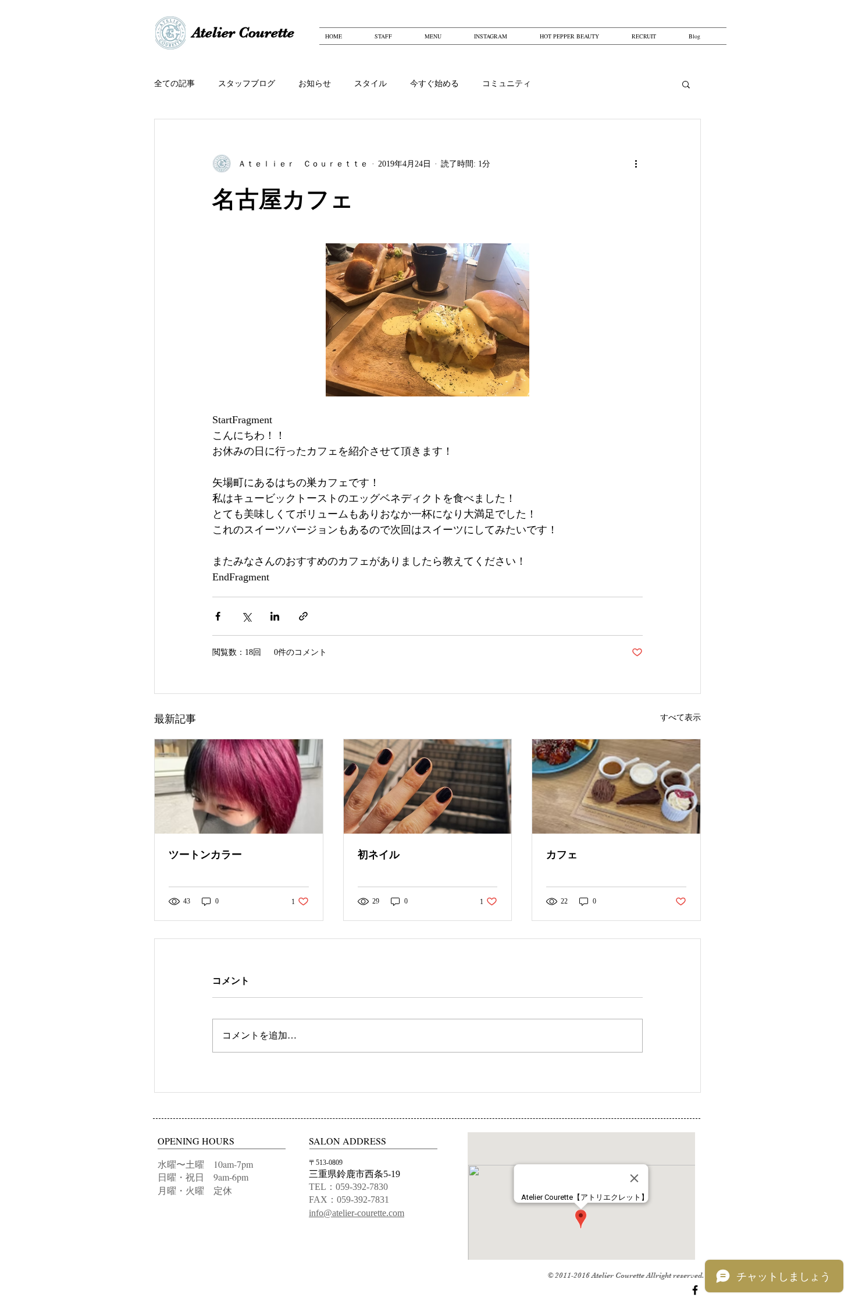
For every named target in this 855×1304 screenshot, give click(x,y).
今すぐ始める (434, 83)
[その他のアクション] (636, 164)
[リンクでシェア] (303, 616)
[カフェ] (616, 786)
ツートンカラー (205, 854)
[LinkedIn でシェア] (274, 616)
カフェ (562, 854)
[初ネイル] (428, 786)
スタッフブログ (246, 83)
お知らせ (314, 83)
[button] (686, 83)
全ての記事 (174, 83)
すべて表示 (680, 717)
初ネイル (379, 854)
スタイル (370, 83)
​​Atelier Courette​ (243, 32)
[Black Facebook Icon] (695, 1290)
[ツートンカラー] (239, 786)
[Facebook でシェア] (217, 616)
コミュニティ (506, 83)
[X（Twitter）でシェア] (246, 616)
